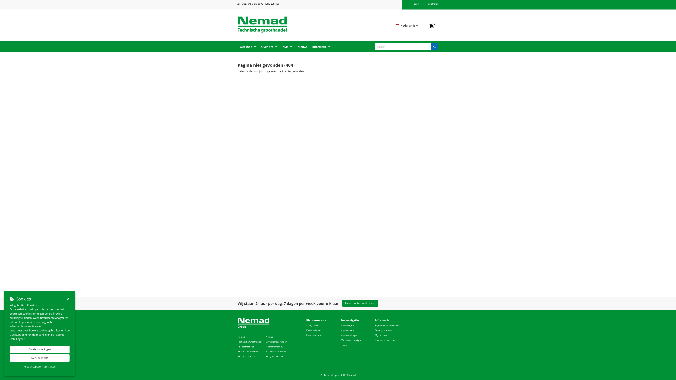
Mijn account (381, 335)
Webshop (246, 47)
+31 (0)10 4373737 (275, 356)
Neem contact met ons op (360, 303)
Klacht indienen (313, 330)
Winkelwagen (347, 325)
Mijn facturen (347, 330)
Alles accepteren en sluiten (40, 366)
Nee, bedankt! (39, 358)
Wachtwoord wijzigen (351, 340)
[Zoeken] (434, 46)
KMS (286, 47)
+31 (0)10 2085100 (270, 3)
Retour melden (313, 335)
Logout (344, 345)
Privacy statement (384, 330)
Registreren (432, 3)
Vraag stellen (312, 325)
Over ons (267, 47)
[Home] (286, 25)
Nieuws (303, 47)
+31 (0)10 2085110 (247, 356)
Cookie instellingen (40, 349)
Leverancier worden (385, 340)
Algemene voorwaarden (387, 325)
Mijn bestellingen (349, 335)
